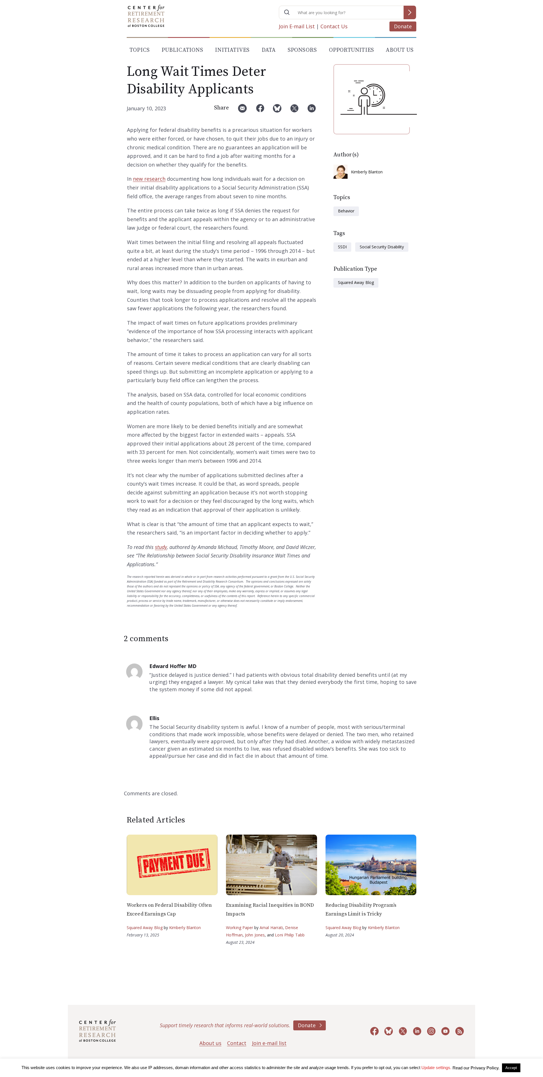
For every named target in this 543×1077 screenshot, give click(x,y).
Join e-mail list (269, 1043)
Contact (236, 1043)
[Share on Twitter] (294, 110)
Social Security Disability (382, 246)
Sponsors (302, 50)
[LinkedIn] (311, 110)
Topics (140, 50)
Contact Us (334, 26)
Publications (182, 50)
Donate (403, 26)
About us (210, 1043)
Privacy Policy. (485, 1067)
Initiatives (232, 50)
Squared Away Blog (356, 282)
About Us (399, 50)
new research (149, 178)
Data (269, 50)
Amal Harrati (271, 927)
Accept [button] (511, 1068)
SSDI (342, 246)
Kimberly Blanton (367, 172)
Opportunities (351, 50)
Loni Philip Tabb (290, 935)
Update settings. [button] (436, 1067)
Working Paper (239, 927)
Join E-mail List (297, 26)
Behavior (346, 211)
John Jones (255, 935)
